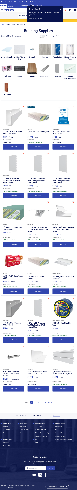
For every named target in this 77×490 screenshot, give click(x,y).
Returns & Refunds (60, 433)
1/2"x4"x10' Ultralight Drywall (36, 277)
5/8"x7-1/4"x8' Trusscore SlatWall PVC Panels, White (62, 373)
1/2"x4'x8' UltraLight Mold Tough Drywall (12, 228)
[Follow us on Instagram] (40, 476)
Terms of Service (60, 436)
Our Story (23, 426)
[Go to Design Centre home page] (24, 6)
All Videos (6, 442)
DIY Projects (6, 429)
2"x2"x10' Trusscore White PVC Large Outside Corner (37, 373)
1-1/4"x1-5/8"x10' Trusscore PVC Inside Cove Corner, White (63, 229)
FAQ (56, 429)
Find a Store (38, 426)
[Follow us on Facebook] (46, 476)
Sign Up (5, 426)
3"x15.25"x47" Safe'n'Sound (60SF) (13, 277)
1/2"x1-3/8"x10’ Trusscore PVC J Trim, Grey (12, 324)
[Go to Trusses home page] (10, 6)
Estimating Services (40, 429)
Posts (36, 442)
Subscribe (50, 468)
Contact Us (58, 426)
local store (56, 416)
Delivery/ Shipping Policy (42, 433)
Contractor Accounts (41, 436)
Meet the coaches (8, 433)
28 (45, 402)
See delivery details (35, 18)
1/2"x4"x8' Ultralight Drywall (38, 132)
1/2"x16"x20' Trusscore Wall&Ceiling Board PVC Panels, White (36, 325)
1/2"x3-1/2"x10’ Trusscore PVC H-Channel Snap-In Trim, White (38, 229)
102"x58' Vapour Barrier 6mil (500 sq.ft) (63, 277)
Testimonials (6, 446)
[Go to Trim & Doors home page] (17, 6)
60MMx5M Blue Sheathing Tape (61, 324)
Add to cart (14, 147)
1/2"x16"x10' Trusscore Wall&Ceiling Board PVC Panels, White (36, 180)
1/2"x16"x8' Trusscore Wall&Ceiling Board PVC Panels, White (11, 180)
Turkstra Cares (24, 429)
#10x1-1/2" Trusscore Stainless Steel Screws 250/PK (11, 374)
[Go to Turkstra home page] (3, 6)
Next (50, 402)
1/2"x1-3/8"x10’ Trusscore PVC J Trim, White (12, 133)
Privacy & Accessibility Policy (63, 439)
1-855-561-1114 (36, 416)
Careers (22, 433)
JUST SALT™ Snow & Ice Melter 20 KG (61, 133)
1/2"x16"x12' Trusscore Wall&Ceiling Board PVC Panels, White (61, 180)
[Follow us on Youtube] (34, 476)
